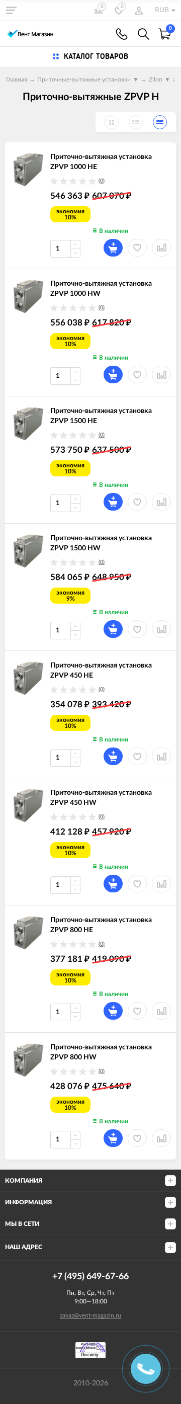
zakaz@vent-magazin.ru (90, 1315)
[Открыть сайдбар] (11, 10)
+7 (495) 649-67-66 (122, 34)
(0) (102, 181)
